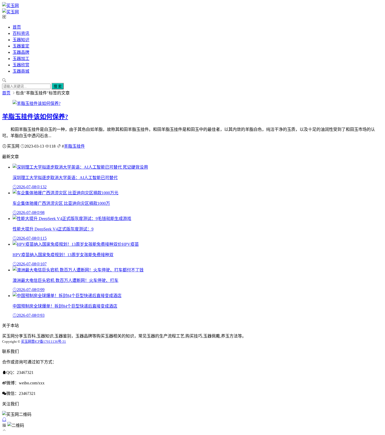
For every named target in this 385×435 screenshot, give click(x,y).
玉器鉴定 (21, 46)
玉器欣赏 (21, 65)
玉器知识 (21, 39)
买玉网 (26, 341)
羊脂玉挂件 (74, 146)
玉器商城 (21, 71)
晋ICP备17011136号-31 (48, 341)
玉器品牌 (21, 52)
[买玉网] (10, 5)
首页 (17, 27)
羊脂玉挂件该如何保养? (35, 116)
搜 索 (58, 86)
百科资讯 (21, 33)
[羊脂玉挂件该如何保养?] (36, 103)
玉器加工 (21, 58)
